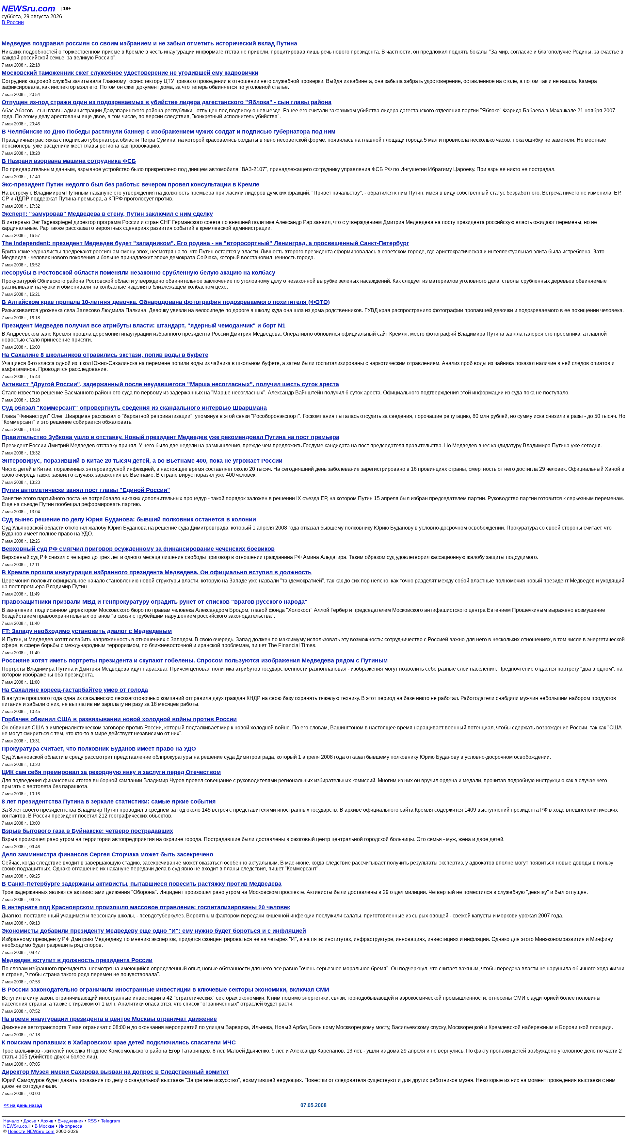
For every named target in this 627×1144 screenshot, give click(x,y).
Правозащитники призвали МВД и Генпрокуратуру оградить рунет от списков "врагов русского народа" (155, 601)
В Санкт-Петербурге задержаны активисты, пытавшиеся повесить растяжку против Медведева (141, 884)
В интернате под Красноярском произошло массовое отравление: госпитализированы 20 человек (146, 907)
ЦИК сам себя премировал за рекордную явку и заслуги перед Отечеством (111, 772)
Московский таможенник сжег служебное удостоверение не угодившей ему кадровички (130, 73)
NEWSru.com (28, 8)
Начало (11, 1120)
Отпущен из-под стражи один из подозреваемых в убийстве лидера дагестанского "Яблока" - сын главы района (166, 102)
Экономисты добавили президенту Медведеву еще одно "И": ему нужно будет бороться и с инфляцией (154, 931)
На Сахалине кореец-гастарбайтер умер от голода (75, 690)
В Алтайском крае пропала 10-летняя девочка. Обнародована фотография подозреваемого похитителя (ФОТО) (166, 302)
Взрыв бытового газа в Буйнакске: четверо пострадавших (87, 831)
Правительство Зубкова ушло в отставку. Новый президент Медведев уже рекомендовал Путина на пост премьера (170, 437)
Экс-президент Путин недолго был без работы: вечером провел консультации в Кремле (130, 184)
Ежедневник (70, 1120)
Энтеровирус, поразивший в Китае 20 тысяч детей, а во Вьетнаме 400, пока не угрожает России (142, 460)
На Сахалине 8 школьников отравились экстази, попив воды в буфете (105, 355)
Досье (30, 1120)
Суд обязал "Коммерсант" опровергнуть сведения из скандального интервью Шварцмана (134, 408)
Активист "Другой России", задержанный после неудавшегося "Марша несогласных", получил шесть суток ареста (170, 384)
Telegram (110, 1120)
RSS (92, 1120)
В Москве (45, 1126)
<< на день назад (23, 1105)
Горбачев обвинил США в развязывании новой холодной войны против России (119, 719)
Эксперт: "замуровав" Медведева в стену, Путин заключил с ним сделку (107, 214)
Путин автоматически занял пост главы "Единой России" (86, 490)
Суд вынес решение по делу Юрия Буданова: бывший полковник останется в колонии (129, 519)
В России (13, 22)
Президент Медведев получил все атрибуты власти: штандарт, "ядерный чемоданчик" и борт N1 (143, 325)
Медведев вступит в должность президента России (77, 960)
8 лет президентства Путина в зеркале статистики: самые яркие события (109, 801)
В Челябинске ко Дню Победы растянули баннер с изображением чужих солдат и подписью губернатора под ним (168, 131)
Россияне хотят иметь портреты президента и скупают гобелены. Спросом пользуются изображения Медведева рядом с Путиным (195, 660)
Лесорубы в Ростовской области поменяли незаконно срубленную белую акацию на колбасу (138, 272)
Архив (46, 1120)
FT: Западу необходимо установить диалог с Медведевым (87, 631)
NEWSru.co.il (16, 1126)
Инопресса (70, 1126)
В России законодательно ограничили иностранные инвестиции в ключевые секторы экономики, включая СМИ (165, 989)
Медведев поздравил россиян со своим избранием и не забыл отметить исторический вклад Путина (149, 43)
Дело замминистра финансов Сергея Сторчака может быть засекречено (107, 854)
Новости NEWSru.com (31, 1131)
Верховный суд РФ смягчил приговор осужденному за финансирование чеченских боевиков (138, 549)
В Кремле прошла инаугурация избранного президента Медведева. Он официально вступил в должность (157, 572)
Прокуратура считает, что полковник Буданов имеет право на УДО (99, 748)
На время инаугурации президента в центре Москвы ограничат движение (109, 1019)
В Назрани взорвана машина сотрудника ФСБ (69, 161)
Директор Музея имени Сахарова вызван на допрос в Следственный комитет (115, 1072)
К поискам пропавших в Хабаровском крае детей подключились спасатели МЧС (119, 1042)
